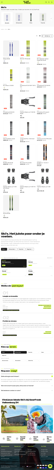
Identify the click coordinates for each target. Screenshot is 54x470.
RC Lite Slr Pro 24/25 (26, 162)
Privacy (3, 456)
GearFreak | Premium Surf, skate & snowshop (9, 466)
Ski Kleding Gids (31, 455)
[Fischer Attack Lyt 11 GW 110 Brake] (28, 176)
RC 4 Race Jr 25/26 (8, 85)
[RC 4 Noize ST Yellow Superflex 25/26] (45, 48)
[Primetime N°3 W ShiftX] (45, 75)
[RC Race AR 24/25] (11, 152)
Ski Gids (30, 449)
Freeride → (21, 249)
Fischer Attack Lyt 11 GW (43, 186)
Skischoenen (7, 360)
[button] (2, 2)
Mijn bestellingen (5, 458)
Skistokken (20, 360)
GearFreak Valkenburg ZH (19, 452)
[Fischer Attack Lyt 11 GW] (45, 176)
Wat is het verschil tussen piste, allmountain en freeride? (26, 385)
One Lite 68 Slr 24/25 (9, 138)
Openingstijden (18, 449)
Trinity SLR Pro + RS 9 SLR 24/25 (27, 139)
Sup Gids (43, 455)
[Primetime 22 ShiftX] (11, 102)
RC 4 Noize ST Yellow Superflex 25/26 (42, 59)
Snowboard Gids (32, 451)
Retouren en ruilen (5, 453)
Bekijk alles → (50, 257)
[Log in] (49, 2)
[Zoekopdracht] (46, 2)
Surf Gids (43, 453)
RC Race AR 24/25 (8, 162)
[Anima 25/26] (11, 203)
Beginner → (30, 249)
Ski (6, 29)
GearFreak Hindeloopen (20, 454)
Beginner (7, 355)
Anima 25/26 (6, 213)
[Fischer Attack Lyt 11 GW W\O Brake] (11, 176)
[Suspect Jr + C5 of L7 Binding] (45, 152)
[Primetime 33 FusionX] (45, 102)
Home (2, 29)
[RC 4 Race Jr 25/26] (11, 75)
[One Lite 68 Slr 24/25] (11, 128)
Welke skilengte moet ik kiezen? (26, 376)
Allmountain (20, 352)
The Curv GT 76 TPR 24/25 (44, 138)
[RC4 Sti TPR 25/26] (28, 48)
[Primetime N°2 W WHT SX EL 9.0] (28, 75)
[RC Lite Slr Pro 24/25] (28, 152)
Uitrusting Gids (31, 453)
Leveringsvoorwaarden (6, 455)
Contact (3, 449)
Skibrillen (33, 360)
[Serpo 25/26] (11, 48)
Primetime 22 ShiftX (8, 112)
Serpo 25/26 (6, 59)
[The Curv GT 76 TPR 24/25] (45, 128)
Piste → (4, 249)
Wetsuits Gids (44, 456)
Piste (7, 352)
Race (46, 352)
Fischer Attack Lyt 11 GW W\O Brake (10, 187)
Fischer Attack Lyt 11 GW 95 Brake (27, 112)
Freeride (33, 352)
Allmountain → (12, 249)
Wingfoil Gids (44, 449)
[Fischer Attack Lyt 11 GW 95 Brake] (28, 102)
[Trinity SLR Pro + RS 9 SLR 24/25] (28, 128)
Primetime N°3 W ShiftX (43, 85)
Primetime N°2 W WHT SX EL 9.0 (28, 86)
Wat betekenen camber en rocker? (26, 390)
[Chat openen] (50, 466)
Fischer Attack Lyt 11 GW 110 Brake (28, 187)
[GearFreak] (27, 2)
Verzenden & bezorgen (6, 451)
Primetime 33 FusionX (43, 112)
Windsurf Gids (44, 451)
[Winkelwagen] (51, 2)
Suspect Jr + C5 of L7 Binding (43, 163)
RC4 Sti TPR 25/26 (25, 59)
